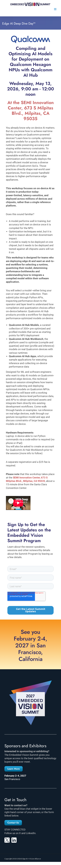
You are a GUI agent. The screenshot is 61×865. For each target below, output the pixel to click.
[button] (13, 769)
